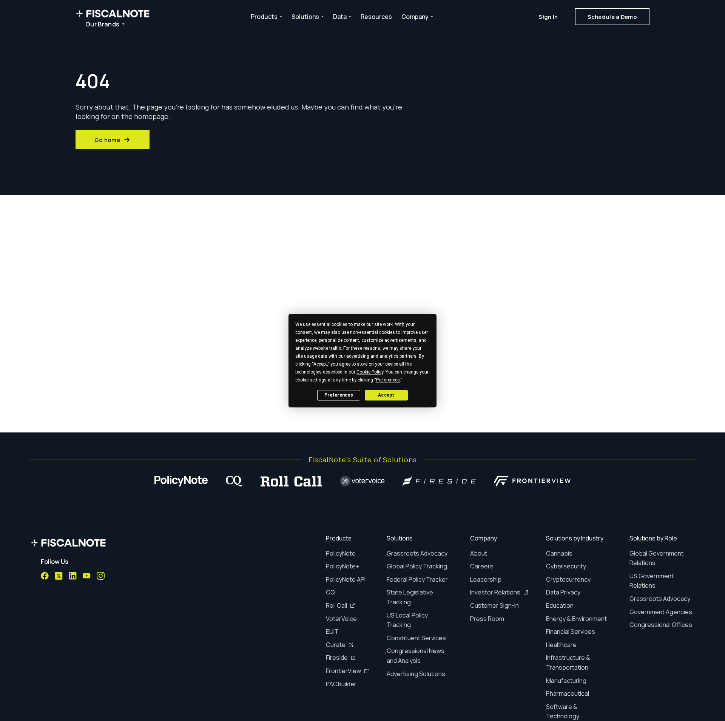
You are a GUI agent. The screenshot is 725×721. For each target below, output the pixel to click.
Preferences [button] (388, 380)
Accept (386, 395)
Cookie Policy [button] (369, 372)
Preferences (338, 395)
